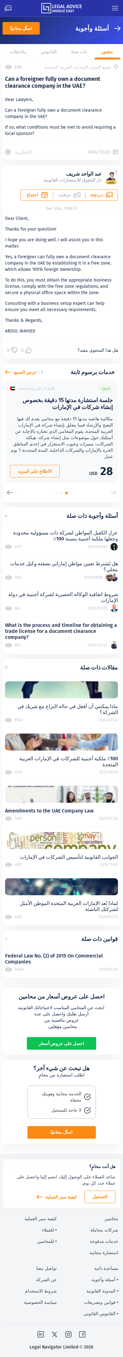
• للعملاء (49, 1230)
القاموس (49, 51)
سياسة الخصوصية (40, 1302)
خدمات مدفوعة (104, 1241)
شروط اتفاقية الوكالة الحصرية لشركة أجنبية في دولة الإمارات (63, 597)
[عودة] (114, 28)
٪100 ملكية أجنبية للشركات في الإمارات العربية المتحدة (68, 762)
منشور (107, 51)
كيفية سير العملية (61, 1197)
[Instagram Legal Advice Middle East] (68, 1334)
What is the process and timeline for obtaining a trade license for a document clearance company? (61, 631)
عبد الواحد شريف (84, 174)
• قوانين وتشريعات (101, 1302)
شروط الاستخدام (41, 1291)
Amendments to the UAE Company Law (49, 811)
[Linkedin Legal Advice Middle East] (41, 1334)
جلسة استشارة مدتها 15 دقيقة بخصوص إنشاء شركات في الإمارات (68, 403)
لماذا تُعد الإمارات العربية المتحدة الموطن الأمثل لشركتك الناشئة (69, 906)
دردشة (97, 195)
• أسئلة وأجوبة (104, 1279)
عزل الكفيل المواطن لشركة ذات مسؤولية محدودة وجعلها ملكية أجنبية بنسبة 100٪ (65, 536)
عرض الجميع (25, 372)
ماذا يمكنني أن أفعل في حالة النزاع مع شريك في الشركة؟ (67, 709)
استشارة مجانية (104, 1252)
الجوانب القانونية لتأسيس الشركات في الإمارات (69, 857)
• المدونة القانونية (102, 1291)
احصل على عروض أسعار (61, 1043)
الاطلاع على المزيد (35, 471)
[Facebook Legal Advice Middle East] (82, 1334)
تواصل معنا (46, 1268)
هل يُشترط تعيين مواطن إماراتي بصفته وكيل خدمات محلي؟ (64, 566)
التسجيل (100, 1196)
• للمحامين (47, 1241)
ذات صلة (79, 51)
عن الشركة (46, 1279)
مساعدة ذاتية (106, 1268)
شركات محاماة (104, 1230)
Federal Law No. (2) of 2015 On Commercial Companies (54, 959)
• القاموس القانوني (101, 1313)
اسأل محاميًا (21, 28)
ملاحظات (18, 51)
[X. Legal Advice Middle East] (54, 1334)
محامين (111, 1218)
